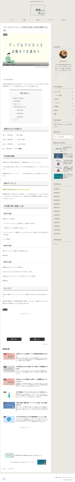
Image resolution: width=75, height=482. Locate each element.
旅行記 (63, 110)
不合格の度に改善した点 (19, 106)
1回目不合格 (20, 110)
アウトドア (63, 91)
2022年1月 (57, 226)
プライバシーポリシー (68, 477)
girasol (63, 61)
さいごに (15, 119)
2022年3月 (57, 218)
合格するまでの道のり (18, 98)
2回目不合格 (20, 113)
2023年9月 (57, 192)
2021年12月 (57, 230)
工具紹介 (63, 106)
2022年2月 (57, 222)
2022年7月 (57, 207)
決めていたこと (17, 104)
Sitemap (56, 244)
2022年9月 (57, 204)
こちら (64, 124)
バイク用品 (64, 95)
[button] (71, 137)
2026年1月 (57, 189)
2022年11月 (57, 200)
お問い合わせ (58, 477)
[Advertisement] (26, 72)
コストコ (64, 103)
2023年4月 (57, 196)
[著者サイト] (61, 78)
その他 (5, 309)
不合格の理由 (16, 101)
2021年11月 (57, 233)
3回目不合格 (20, 117)
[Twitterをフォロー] (65, 78)
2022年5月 (57, 211)
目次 (22, 93)
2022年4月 (57, 215)
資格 (63, 114)
